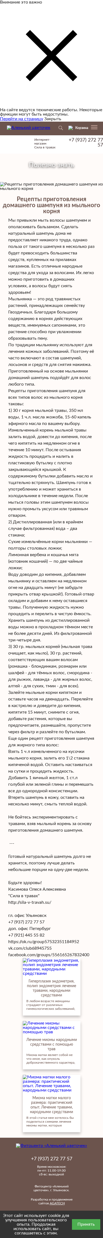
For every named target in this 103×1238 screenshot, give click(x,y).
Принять (86, 1224)
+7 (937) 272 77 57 (86, 143)
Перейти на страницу (21, 119)
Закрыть (52, 119)
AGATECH (57, 1203)
